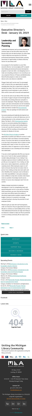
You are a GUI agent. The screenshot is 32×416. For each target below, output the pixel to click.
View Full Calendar (16, 292)
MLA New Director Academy (11, 134)
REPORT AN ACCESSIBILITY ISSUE (16, 398)
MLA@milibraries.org (16, 390)
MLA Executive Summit (21, 121)
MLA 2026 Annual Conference (18, 276)
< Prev (2, 227)
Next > (12, 227)
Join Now (8, 15)
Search (28, 11)
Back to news (5, 223)
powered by (12, 412)
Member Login (23, 15)
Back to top (15, 408)
